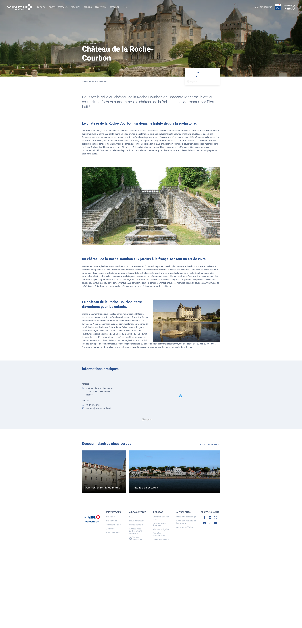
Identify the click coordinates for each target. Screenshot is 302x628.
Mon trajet (110, 529)
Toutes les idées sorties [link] (209, 444)
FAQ (131, 517)
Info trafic (110, 517)
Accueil (84, 81)
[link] (278, 7)
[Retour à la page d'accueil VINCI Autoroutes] (19, 7)
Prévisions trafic (113, 525)
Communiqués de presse (161, 518)
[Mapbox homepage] (147, 419)
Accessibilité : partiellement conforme (135, 531)
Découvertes (92, 81)
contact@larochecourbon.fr (99, 408)
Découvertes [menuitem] (100, 7)
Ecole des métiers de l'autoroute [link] (186, 522)
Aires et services (113, 532)
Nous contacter (136, 521)
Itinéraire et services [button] (58, 7)
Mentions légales (161, 529)
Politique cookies (161, 540)
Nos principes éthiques (159, 524)
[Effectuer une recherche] (126, 7)
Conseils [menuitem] (88, 7)
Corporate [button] (114, 7)
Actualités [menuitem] (75, 7)
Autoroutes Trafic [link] (184, 527)
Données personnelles (159, 534)
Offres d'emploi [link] (136, 525)
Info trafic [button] (40, 7)
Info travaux (111, 521)
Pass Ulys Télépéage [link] (186, 517)
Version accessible (137, 538)
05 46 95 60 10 (93, 405)
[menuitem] (263, 7)
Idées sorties (103, 81)
